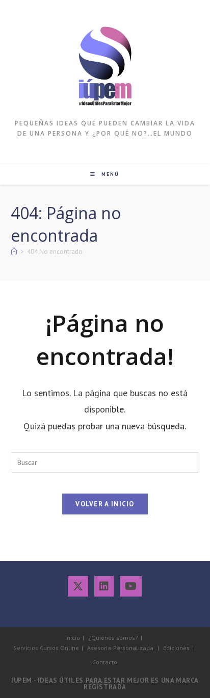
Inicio (72, 637)
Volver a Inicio (105, 504)
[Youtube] (131, 586)
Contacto (104, 662)
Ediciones (176, 648)
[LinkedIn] (104, 586)
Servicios (25, 648)
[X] (78, 586)
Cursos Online (59, 648)
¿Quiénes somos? (113, 637)
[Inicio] (14, 251)
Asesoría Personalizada (120, 648)
